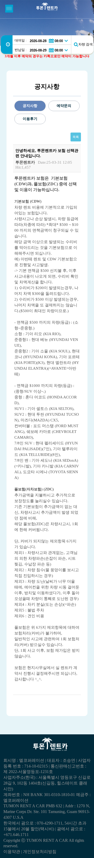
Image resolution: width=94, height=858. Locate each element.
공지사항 (30, 106)
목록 (76, 137)
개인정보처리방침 (39, 851)
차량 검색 (85, 44)
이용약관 (11, 851)
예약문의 (64, 106)
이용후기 (30, 119)
